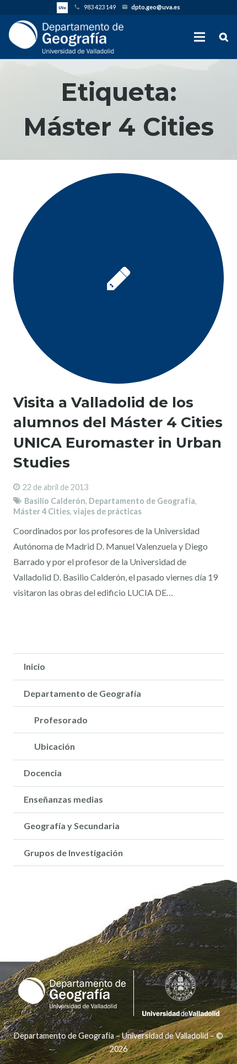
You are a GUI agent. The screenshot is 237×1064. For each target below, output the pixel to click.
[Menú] (200, 37)
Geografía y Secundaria (72, 825)
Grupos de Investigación (73, 852)
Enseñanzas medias (63, 799)
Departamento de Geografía (142, 501)
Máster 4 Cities (41, 511)
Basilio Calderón (54, 501)
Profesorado (61, 719)
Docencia (43, 772)
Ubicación (54, 746)
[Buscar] (223, 37)
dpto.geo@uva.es (155, 6)
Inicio (34, 666)
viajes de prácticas (107, 511)
